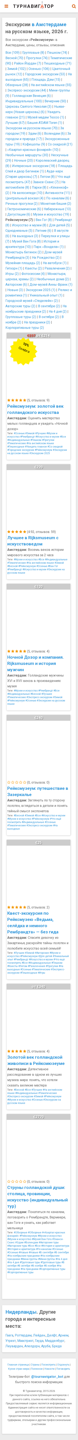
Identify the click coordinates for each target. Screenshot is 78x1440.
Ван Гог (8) (44, 220)
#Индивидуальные (18, 440)
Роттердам (23, 1335)
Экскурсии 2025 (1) (40, 290)
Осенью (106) (39, 69)
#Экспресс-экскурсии (39, 697)
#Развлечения (36, 966)
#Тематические (16, 443)
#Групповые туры (30, 1262)
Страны (35, 1364)
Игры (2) (12, 274)
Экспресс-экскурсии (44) (26, 90)
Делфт (52, 1335)
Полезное (37, 1368)
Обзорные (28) (16, 85)
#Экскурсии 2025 (39, 453)
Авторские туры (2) (20, 306)
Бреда (57, 1346)
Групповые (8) (33, 53)
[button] (74, 6)
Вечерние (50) (55, 101)
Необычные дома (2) (52, 279)
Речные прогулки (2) (21, 204)
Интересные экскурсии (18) (33, 166)
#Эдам (19, 1242)
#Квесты (12, 966)
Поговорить (63, 1368)
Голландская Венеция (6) (31, 96)
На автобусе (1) (55, 263)
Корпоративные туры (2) (24, 328)
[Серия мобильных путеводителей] (33, 5)
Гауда (39, 1341)
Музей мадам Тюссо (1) (45, 117)
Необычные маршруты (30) (26, 155)
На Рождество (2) (45, 258)
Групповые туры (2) (20, 317)
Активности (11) (57, 193)
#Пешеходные (15, 446)
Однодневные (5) (18, 231)
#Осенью (19, 433)
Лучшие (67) (15, 123)
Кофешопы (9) (33, 144)
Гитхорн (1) (13, 268)
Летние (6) (43, 231)
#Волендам (31, 1242)
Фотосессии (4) (33, 274)
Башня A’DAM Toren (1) (44, 123)
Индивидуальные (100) (23, 101)
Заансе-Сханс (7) (46, 182)
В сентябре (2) (49, 306)
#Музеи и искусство (26, 559)
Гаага (9, 1335)
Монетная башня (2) (55, 204)
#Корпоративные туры (52, 1269)
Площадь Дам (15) (45, 80)
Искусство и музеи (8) (29, 225)
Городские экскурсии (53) (45, 74)
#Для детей (45, 956)
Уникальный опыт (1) (46, 295)
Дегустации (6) (18, 214)
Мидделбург (54, 1341)
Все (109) (12, 53)
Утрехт (10, 1341)
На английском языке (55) (51, 85)
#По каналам (44, 1249)
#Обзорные (20, 1232)
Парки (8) (39, 187)
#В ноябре (37, 1265)
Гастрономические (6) (24, 209)
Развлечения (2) (57, 268)
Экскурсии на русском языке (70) (31, 128)
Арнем (63, 1335)
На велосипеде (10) (27, 193)
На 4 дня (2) (58, 311)
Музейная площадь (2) (22, 263)
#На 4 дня (61, 1259)
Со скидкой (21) (60, 144)
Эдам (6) (34, 133)
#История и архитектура (55, 1245)
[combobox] (74, 4)
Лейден (39, 1335)
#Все (63, 436)
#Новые (23, 1252)
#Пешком (35, 440)
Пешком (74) (57, 53)
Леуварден (14, 1346)
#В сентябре (46, 1252)
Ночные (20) (23, 160)
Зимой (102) (16, 69)
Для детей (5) (59, 225)
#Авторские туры (49, 1242)
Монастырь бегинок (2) (23, 252)
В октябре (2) (49, 317)
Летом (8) (47, 177)
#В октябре (23, 1265)
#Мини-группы (29, 1259)
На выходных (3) (25, 236)
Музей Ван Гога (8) (26, 241)
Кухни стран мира (18, 1368)
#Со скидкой (55, 446)
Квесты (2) (33, 268)
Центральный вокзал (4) (24, 198)
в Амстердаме (49, 24)
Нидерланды (21, 1312)
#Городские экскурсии (20, 450)
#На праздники (29, 1269)
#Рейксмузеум (43, 450)
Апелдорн (32, 1346)
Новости (49, 1368)
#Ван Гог (53, 566)
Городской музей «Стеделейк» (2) (31, 301)
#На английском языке (40, 443)
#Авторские (42, 952)
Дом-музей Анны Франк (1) (51, 285)
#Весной (12, 566)
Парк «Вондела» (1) (48, 247)
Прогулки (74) (37, 58)
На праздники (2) (37, 322)
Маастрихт (25, 1341)
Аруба (45, 1346)
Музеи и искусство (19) (51, 214)
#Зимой (30, 433)
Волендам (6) (54, 133)
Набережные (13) (57, 209)
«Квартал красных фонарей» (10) (32, 150)
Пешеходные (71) (57, 63)
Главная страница (18, 1364)
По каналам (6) (57, 198)
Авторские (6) (16, 285)
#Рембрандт (27, 436)
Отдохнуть (63, 1364)
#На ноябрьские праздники (23, 1255)
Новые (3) (15, 290)
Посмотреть (48, 1364)
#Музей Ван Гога (42, 1239)
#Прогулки (48, 440)
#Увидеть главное (36, 446)
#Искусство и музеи (47, 436)
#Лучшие (40, 433)
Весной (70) (14, 58)
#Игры (41, 972)
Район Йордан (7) (27, 63)
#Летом (22, 966)
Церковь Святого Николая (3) (28, 107)
